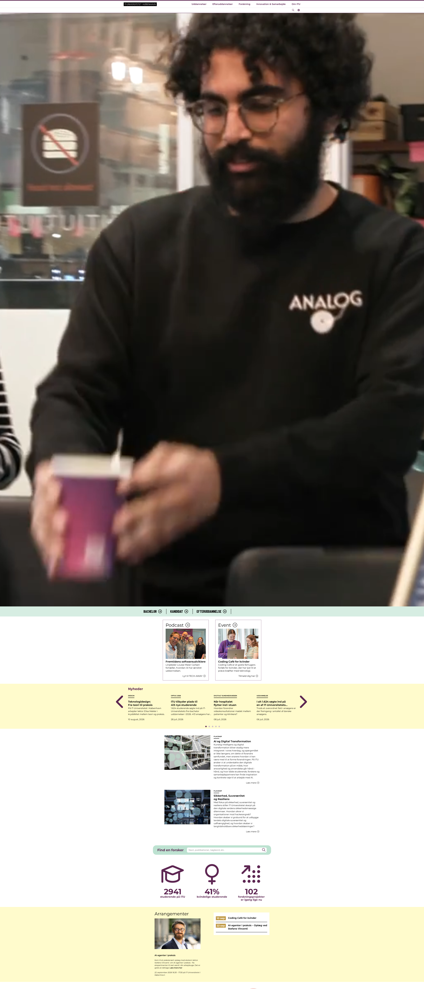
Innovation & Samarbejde (271, 4)
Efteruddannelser (222, 4)
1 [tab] (206, 726)
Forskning (244, 4)
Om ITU (296, 4)
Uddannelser (199, 4)
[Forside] (140, 4)
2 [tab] (209, 726)
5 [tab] (219, 726)
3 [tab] (212, 726)
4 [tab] (216, 726)
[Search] (264, 850)
